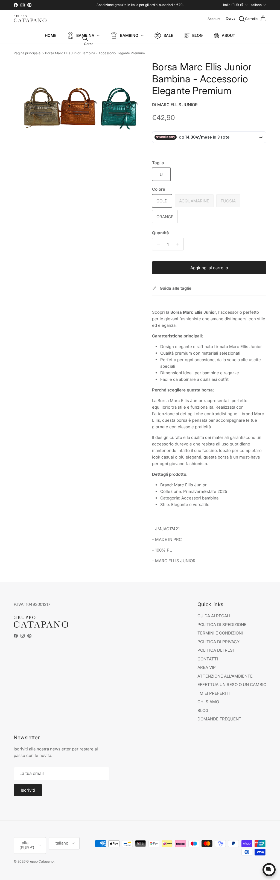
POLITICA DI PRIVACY (218, 641)
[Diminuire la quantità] (157, 244)
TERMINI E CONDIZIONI (220, 633)
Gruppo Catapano (40, 861)
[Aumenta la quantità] (178, 244)
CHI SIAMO (208, 701)
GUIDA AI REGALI (213, 615)
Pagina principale (27, 53)
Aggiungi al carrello (209, 267)
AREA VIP (206, 667)
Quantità (160, 232)
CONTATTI (207, 659)
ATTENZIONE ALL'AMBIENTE (225, 676)
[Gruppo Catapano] (30, 18)
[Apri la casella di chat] (269, 869)
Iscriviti (28, 790)
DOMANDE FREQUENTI (220, 719)
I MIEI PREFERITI (213, 693)
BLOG (202, 710)
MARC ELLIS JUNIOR (177, 104)
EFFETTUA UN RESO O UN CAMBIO (231, 684)
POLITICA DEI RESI (215, 650)
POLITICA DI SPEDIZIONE (221, 624)
